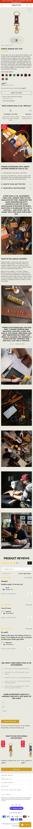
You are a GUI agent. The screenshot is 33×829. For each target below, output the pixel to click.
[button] (27, 5)
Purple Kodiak (8, 45)
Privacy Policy (5, 728)
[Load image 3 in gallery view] (20, 40)
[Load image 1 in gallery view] (12, 40)
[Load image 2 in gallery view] (16, 40)
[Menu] (2, 5)
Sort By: (21, 573)
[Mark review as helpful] (30, 593)
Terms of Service (16, 728)
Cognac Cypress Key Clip (10, 760)
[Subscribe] (31, 794)
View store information (9, 100)
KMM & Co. (8, 823)
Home (2, 45)
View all (16, 769)
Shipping (3, 85)
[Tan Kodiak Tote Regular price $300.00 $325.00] (27, 156)
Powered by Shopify (16, 825)
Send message (10, 721)
